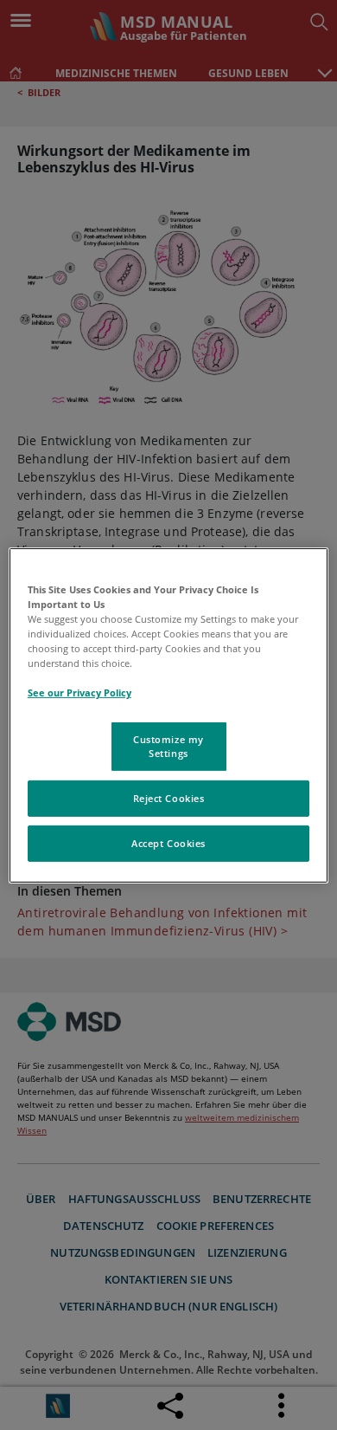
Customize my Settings (168, 746)
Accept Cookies (168, 843)
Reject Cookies (169, 798)
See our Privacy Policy (79, 692)
